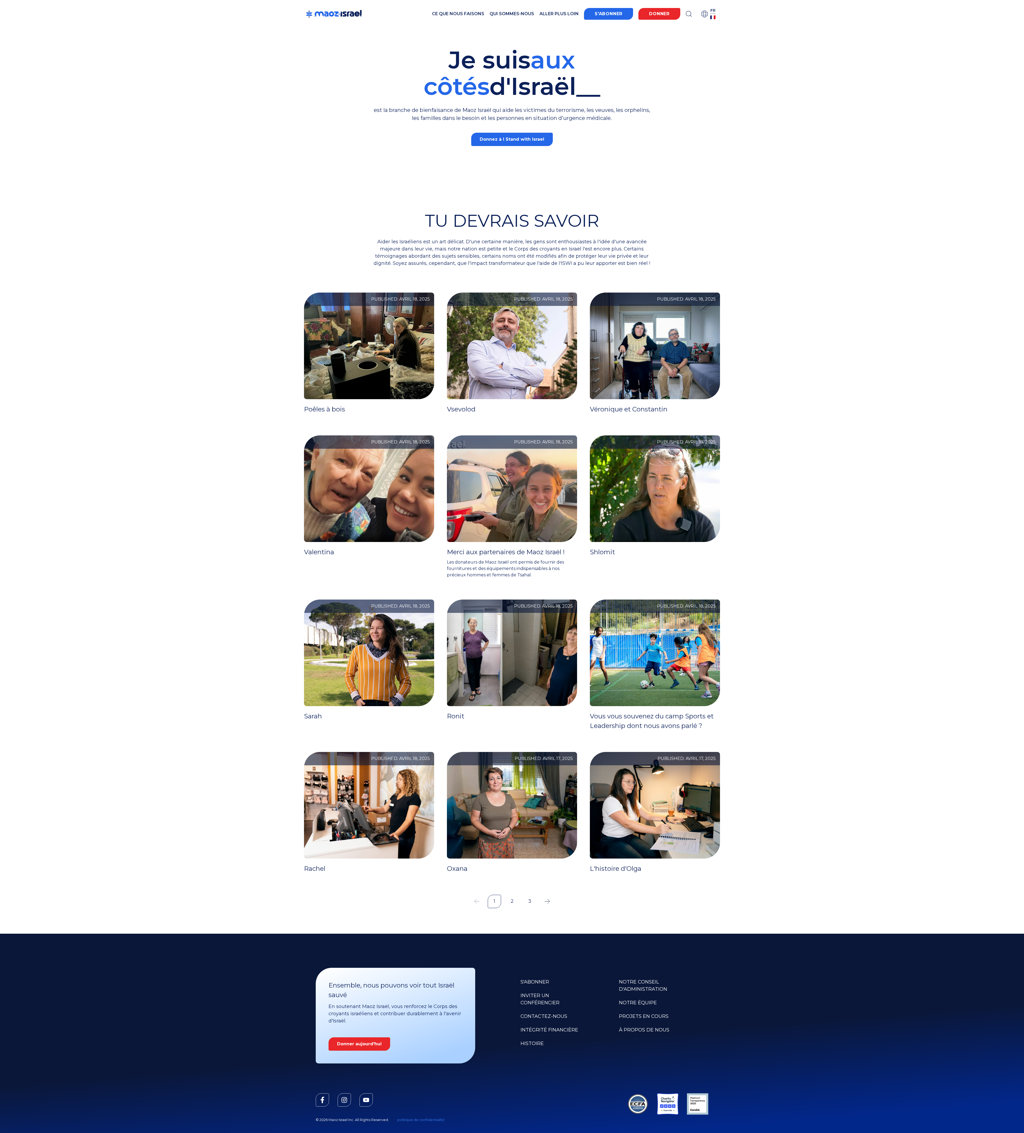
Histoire (532, 1043)
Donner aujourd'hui (359, 1043)
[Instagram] (344, 1100)
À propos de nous (644, 1030)
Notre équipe (638, 1003)
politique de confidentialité (421, 1120)
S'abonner (608, 13)
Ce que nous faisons (458, 13)
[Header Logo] (333, 13)
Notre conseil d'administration (643, 985)
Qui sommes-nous (512, 13)
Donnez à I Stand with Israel (512, 139)
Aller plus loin (559, 13)
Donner (659, 13)
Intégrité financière (549, 1030)
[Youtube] (366, 1100)
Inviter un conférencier (540, 999)
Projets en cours (644, 1016)
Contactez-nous (544, 1016)
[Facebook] (322, 1100)
